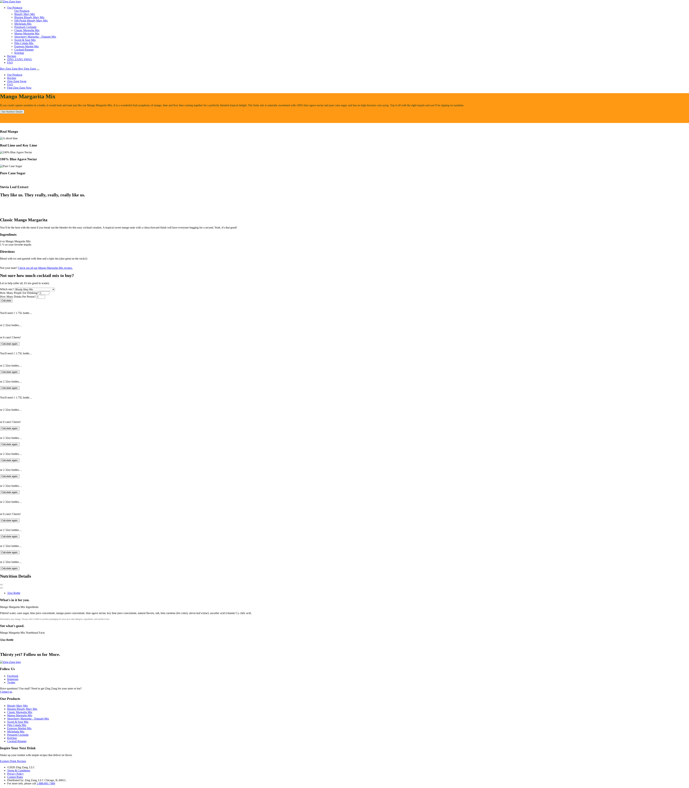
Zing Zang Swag (16, 81)
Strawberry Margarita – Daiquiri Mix (35, 36)
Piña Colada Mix (24, 43)
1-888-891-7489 (46, 783)
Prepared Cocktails (18, 734)
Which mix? (7, 289)
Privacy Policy (15, 773)
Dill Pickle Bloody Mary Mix (31, 20)
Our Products (14, 7)
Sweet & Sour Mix (25, 39)
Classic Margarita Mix (26, 30)
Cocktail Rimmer (24, 49)
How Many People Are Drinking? (19, 292)
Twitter (11, 682)
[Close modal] (1, 584)
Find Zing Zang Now (19, 87)
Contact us (6, 691)
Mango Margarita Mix (26, 33)
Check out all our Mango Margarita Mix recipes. (45, 267)
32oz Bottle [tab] (13, 593)
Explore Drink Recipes (13, 761)
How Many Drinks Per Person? (18, 296)
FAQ (10, 62)
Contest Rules (15, 776)
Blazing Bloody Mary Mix (29, 17)
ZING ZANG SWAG (19, 59)
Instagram (12, 679)
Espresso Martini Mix (26, 46)
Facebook (12, 675)
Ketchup (19, 52)
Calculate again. (9, 343)
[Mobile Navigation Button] (38, 69)
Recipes (11, 56)
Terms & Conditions (18, 770)
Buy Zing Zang (9, 68)
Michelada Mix (23, 23)
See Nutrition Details (12, 111)
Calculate (6, 300)
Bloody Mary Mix (24, 14)
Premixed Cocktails (25, 27)
